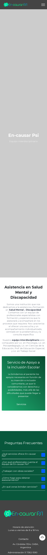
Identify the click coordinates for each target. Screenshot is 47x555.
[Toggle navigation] (43, 4)
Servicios (21, 404)
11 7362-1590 (31, 552)
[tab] (23, 455)
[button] (23, 455)
